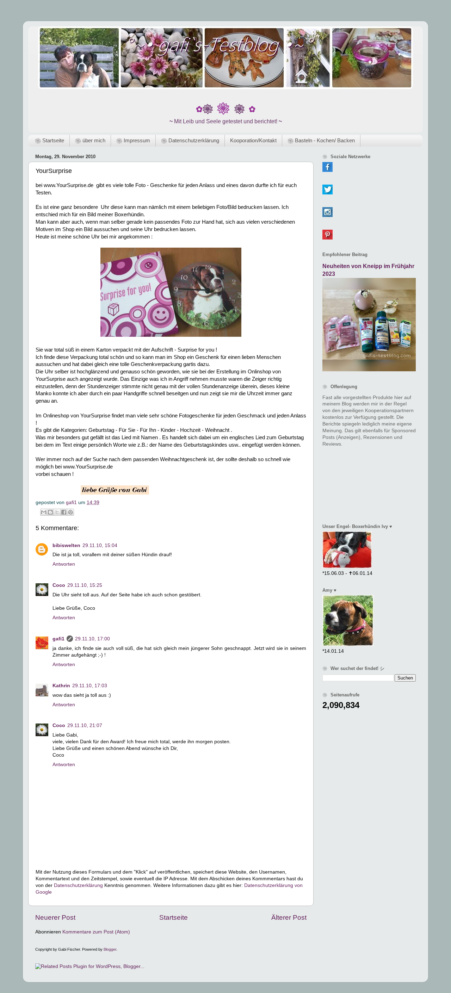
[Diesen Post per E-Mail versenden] (43, 512)
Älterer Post (289, 917)
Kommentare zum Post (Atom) (96, 932)
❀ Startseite (49, 140)
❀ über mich (90, 140)
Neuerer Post (55, 917)
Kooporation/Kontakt (253, 140)
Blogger (110, 949)
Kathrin (61, 685)
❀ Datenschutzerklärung (190, 140)
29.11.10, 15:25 (84, 585)
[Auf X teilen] (57, 512)
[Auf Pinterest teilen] (70, 512)
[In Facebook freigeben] (63, 512)
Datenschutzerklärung (78, 885)
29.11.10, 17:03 (89, 685)
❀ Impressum (133, 140)
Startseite (173, 917)
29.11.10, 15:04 (99, 545)
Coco (58, 585)
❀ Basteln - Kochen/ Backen (321, 140)
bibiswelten (66, 545)
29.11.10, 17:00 (92, 638)
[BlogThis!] (50, 512)
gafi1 (58, 638)
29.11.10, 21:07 (84, 725)
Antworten (63, 564)
